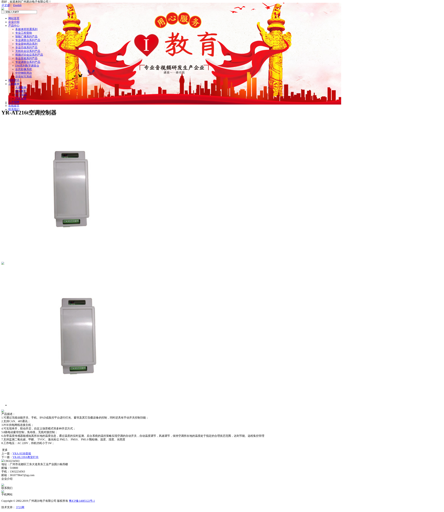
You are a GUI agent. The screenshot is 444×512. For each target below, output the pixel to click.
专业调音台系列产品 (27, 40)
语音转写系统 (23, 76)
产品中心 (13, 25)
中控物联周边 (23, 72)
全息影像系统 (23, 69)
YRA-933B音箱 (21, 453)
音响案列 (20, 91)
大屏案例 (20, 87)
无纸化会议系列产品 (27, 51)
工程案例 (13, 83)
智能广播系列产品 (26, 36)
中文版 (5, 5)
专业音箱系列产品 (26, 58)
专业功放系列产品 (26, 47)
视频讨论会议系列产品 (29, 54)
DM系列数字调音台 (27, 65)
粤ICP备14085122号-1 (82, 500)
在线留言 (13, 105)
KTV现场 (21, 94)
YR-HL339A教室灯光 (25, 457)
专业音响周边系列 (26, 43)
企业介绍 (13, 21)
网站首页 (13, 18)
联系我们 (13, 109)
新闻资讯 (13, 80)
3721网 (20, 507)
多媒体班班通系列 (26, 29)
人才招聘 (13, 102)
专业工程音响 (23, 32)
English (17, 5)
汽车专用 (20, 98)
